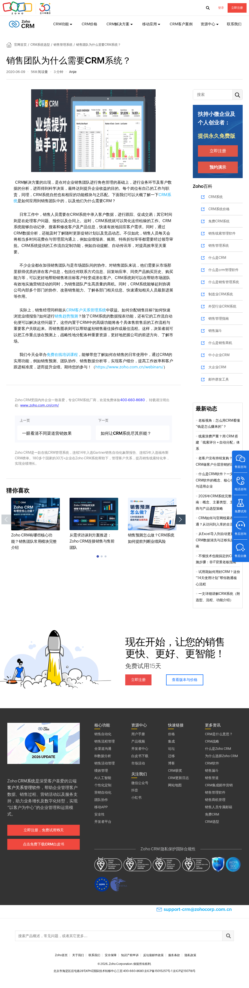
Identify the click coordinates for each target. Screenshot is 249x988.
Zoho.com (27, 8)
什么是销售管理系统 (223, 282)
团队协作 (101, 800)
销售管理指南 (218, 318)
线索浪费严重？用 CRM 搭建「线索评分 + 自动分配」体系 (218, 442)
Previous (6, 519)
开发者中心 (139, 749)
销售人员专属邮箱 (218, 807)
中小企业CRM (219, 355)
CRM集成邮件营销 (219, 785)
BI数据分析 (102, 756)
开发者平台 (102, 822)
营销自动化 (102, 792)
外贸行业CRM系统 (222, 306)
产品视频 (138, 741)
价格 (171, 734)
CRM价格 (89, 24)
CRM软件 (212, 763)
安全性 (99, 814)
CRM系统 (215, 197)
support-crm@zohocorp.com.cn (198, 909)
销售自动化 (102, 734)
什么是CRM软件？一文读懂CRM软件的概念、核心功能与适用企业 (218, 480)
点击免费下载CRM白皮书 (43, 844)
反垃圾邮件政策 (153, 955)
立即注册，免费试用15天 (44, 830)
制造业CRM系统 (220, 294)
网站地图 (175, 785)
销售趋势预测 (66, 316)
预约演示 (218, 167)
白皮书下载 (139, 756)
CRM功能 (61, 24)
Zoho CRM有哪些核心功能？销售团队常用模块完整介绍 (34, 541)
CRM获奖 (175, 770)
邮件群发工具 (218, 379)
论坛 (171, 749)
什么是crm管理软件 (223, 270)
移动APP (101, 807)
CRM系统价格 (219, 209)
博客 (171, 763)
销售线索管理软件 (222, 233)
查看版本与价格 (184, 680)
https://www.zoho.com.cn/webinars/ (129, 367)
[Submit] (228, 936)
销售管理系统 (62, 44)
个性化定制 (102, 785)
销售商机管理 (215, 800)
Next (181, 519)
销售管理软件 (215, 792)
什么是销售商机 (220, 343)
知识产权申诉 (130, 955)
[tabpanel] (35, 524)
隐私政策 (190, 955)
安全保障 (110, 955)
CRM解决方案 (118, 24)
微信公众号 (139, 783)
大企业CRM (217, 367)
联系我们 (234, 24)
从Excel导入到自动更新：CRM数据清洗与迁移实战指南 (217, 540)
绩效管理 (101, 770)
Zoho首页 (61, 955)
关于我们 (78, 955)
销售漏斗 (215, 331)
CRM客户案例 (181, 24)
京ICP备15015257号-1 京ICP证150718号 (170, 971)
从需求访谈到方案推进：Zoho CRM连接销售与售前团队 (92, 541)
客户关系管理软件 (23, 787)
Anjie (73, 72)
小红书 (136, 797)
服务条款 (174, 955)
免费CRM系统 (219, 221)
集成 (171, 741)
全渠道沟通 (102, 749)
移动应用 (149, 24)
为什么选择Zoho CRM (221, 756)
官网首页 (20, 44)
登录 (221, 7)
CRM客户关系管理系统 (86, 310)
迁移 (171, 756)
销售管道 (212, 778)
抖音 (134, 790)
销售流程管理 (104, 741)
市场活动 (138, 763)
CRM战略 (212, 741)
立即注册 (237, 7)
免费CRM (212, 814)
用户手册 (138, 734)
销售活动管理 (104, 763)
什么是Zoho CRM (218, 749)
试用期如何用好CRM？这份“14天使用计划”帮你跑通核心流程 (218, 578)
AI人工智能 (102, 778)
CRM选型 (212, 822)
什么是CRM (217, 258)
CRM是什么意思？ (219, 734)
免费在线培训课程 (62, 354)
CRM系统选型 (40, 44)
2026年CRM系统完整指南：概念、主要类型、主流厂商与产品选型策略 (218, 502)
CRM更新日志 (178, 778)
